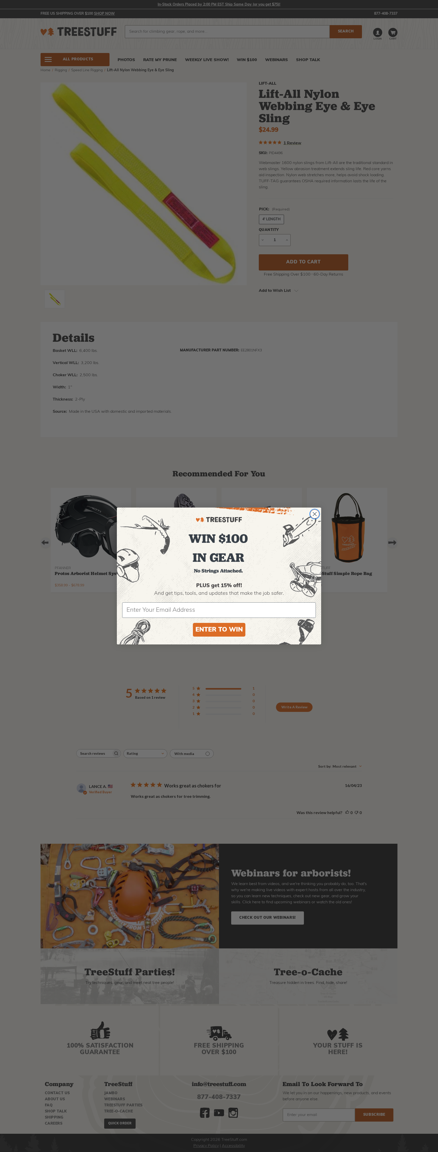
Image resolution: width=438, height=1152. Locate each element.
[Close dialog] (314, 514)
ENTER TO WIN (219, 630)
